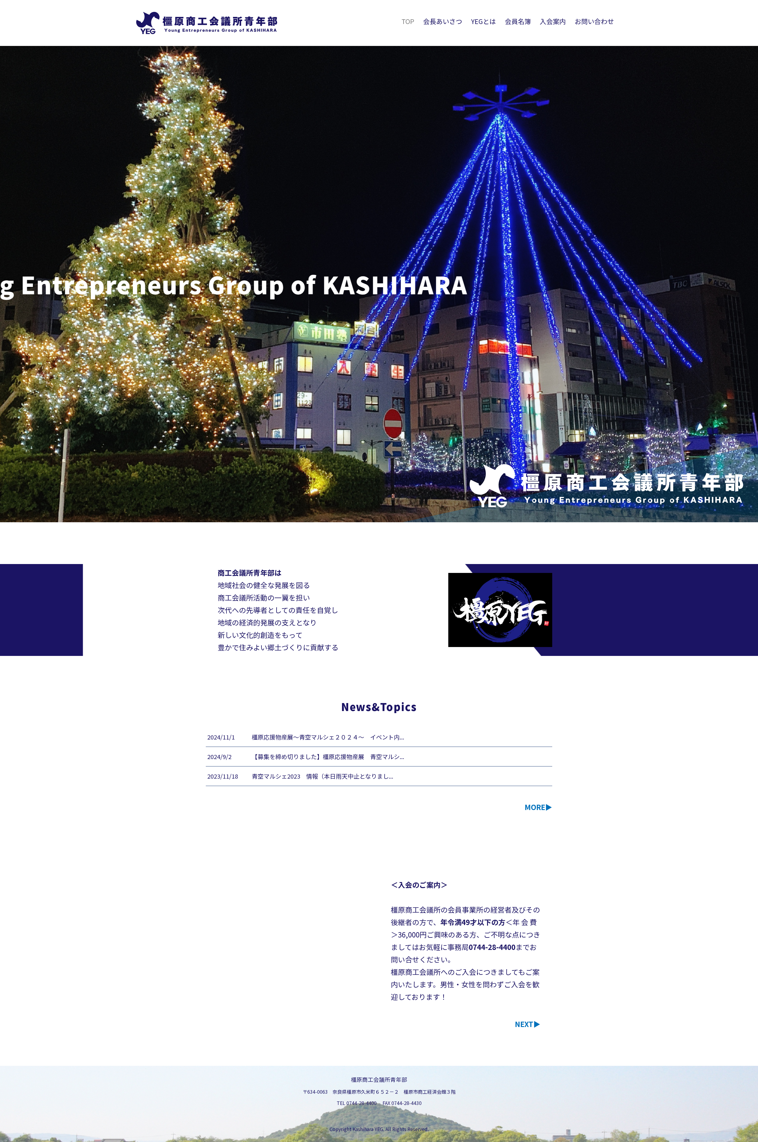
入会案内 (553, 21)
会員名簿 (518, 21)
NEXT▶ (527, 1024)
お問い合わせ (594, 21)
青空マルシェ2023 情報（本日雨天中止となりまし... (322, 776)
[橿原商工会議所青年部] (206, 23)
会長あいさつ (442, 21)
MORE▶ (538, 807)
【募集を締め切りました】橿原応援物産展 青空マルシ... (328, 756)
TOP (408, 21)
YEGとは (483, 21)
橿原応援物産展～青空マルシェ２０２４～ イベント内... (328, 737)
